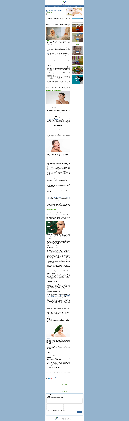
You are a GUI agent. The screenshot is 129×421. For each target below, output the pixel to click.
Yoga (80, 6)
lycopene (67, 183)
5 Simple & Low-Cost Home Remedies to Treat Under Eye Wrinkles (77, 49)
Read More (77, 29)
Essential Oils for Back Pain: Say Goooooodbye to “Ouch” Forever (77, 77)
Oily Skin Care (51, 12)
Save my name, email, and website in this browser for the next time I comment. (57, 410)
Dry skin (48, 53)
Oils (61, 6)
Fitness (50, 6)
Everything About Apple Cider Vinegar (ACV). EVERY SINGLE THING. (77, 26)
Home (59, 417)
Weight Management (75, 6)
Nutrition (58, 6)
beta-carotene (49, 184)
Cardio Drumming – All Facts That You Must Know (77, 59)
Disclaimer (67, 417)
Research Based (61, 13)
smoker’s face (59, 159)
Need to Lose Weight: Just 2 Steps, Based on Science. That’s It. (77, 36)
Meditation (54, 6)
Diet (47, 6)
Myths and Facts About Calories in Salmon (77, 68)
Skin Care (69, 6)
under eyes (65, 290)
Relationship (65, 6)
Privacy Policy (71, 417)
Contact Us (64, 417)
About (61, 417)
